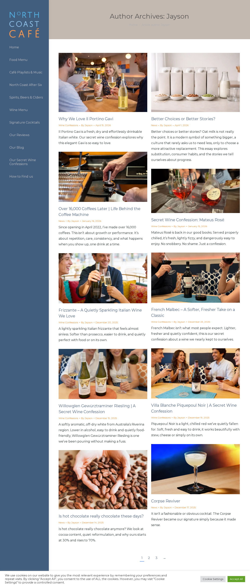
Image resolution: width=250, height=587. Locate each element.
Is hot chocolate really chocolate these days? (101, 516)
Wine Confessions (68, 125)
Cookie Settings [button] (213, 579)
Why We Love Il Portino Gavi (86, 118)
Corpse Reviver (165, 501)
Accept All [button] (236, 579)
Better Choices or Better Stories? (183, 118)
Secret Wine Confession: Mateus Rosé (187, 220)
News (154, 125)
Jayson (177, 16)
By (87, 125)
